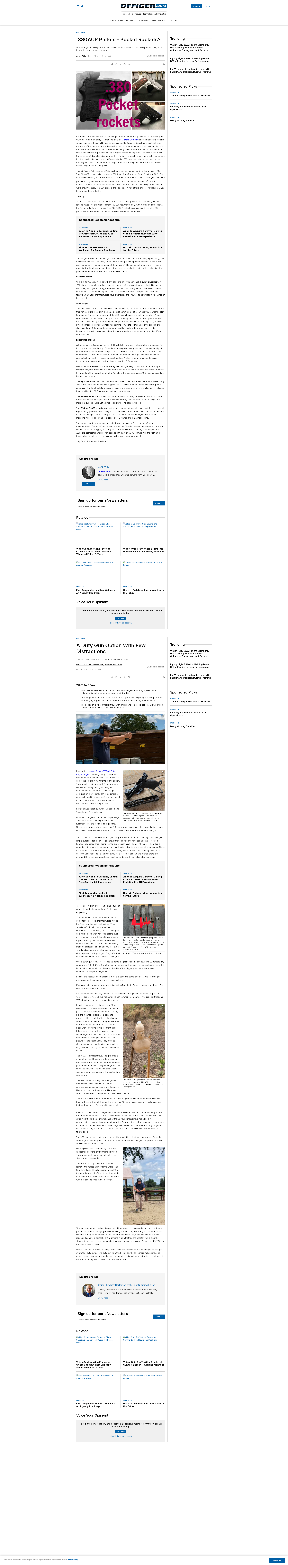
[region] (120, 614)
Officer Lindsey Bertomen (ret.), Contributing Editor (99, 680)
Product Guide (116, 20)
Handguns (80, 32)
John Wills (81, 56)
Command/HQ (142, 20)
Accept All (277, 1560)
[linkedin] (116, 64)
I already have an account (120, 638)
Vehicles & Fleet (159, 20)
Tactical (174, 20)
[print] (164, 64)
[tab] (82, 609)
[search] (82, 6)
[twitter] (120, 64)
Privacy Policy (73, 1559)
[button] (78, 6)
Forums (129, 20)
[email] (128, 64)
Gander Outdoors (130, 140)
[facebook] (112, 64)
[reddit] (124, 64)
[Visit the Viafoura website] (159, 620)
